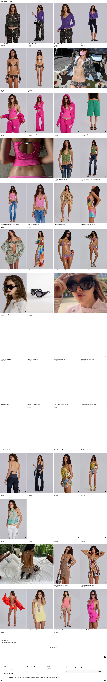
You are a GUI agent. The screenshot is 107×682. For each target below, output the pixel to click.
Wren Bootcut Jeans (31, 494)
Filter (105, 680)
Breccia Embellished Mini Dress (6, 269)
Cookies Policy (27, 677)
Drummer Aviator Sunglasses (6, 314)
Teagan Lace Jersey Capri (85, 43)
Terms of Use (16, 677)
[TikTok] (34, 667)
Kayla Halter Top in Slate (5, 494)
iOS (49, 666)
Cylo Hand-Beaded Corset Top (59, 494)
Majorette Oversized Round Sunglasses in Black (36, 314)
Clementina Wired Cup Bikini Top (6, 449)
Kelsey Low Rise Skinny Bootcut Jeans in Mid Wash (10, 224)
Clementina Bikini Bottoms (32, 449)
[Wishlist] (100, 1)
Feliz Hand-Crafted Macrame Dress (87, 585)
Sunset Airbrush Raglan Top (6, 359)
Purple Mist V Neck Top (58, 43)
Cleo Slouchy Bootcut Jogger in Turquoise (88, 404)
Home (2, 654)
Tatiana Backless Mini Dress (33, 359)
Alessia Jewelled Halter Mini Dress (34, 629)
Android (49, 668)
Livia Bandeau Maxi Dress (32, 269)
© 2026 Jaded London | (10, 677)
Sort (2, 680)
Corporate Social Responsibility (45, 677)
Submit (99, 671)
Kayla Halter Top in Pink (5, 134)
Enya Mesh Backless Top (5, 540)
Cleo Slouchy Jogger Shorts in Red (60, 359)
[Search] (98, 1)
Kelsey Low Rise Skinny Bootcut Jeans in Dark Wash (90, 179)
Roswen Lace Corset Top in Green (60, 179)
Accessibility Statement (35, 677)
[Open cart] (102, 1)
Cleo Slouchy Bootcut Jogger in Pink (34, 134)
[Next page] (58, 648)
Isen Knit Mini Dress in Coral (59, 629)
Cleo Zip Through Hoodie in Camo (7, 43)
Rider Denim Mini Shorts (85, 494)
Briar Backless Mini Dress (85, 629)
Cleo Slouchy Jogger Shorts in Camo (87, 359)
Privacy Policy (22, 677)
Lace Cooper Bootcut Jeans (32, 540)
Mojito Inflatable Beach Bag (59, 449)
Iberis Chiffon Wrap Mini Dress (59, 224)
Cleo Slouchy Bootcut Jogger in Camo (34, 43)
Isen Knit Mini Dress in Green (86, 540)
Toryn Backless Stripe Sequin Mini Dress (88, 224)
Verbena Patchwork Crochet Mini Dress (61, 540)
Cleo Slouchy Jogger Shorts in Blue (34, 404)
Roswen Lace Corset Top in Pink (33, 224)
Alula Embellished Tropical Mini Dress (7, 629)
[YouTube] (31, 667)
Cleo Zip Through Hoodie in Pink (60, 134)
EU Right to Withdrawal (55, 677)
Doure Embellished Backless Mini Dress (61, 585)
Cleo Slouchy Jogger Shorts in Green (87, 134)
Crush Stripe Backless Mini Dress (87, 449)
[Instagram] (27, 667)
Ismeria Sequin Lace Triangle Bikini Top (61, 269)
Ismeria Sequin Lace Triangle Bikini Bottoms (88, 269)
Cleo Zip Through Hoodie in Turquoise (61, 404)
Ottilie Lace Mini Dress (5, 404)
